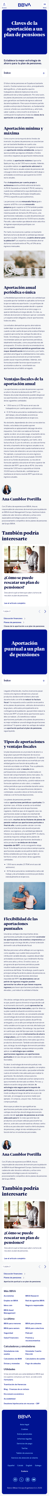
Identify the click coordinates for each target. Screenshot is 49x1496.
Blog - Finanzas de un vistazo (16, 1389)
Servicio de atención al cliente (24, 1458)
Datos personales (24, 1434)
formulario (8, 1380)
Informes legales (24, 1439)
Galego (38, 1465)
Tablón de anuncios (24, 1453)
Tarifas (24, 1448)
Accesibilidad (9, 1399)
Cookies (24, 1429)
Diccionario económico (14, 1394)
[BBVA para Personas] (24, 5)
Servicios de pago (24, 1444)
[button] (4, 5)
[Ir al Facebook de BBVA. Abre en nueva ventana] (15, 1480)
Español (11, 1465)
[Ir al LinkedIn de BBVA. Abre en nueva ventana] (27, 1480)
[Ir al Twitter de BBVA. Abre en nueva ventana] (21, 1480)
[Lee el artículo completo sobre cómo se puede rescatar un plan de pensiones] (24, 559)
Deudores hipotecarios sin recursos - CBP (21, 1403)
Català (20, 1465)
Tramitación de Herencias (15, 1384)
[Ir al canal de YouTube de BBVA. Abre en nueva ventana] (34, 1480)
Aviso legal (24, 1424)
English (29, 1465)
